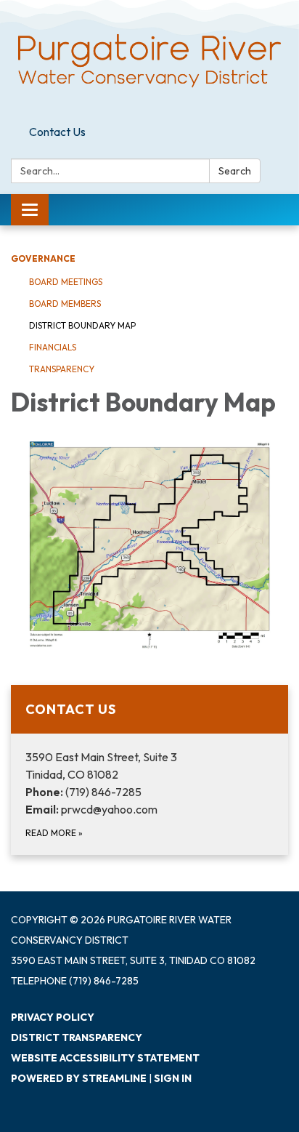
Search (234, 170)
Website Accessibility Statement (105, 1057)
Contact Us (57, 131)
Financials (52, 347)
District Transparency (76, 1037)
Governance (43, 258)
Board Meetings (65, 281)
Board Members (65, 303)
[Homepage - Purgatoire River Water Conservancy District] (149, 60)
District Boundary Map (82, 325)
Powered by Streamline (79, 1078)
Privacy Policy (52, 1017)
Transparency (61, 369)
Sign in (173, 1078)
